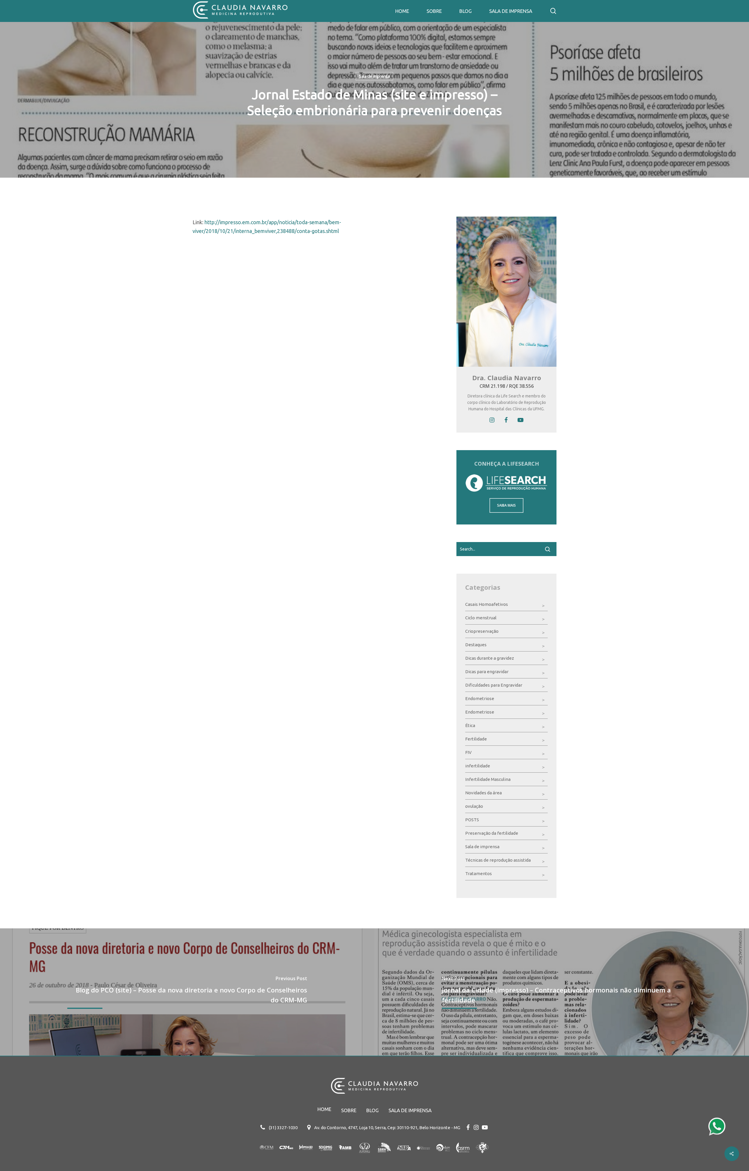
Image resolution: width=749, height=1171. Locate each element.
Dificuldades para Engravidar (493, 685)
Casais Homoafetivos (486, 604)
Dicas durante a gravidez (489, 658)
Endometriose (479, 698)
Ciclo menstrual (481, 617)
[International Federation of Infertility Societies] (482, 1155)
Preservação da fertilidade (491, 833)
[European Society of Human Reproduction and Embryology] (443, 1155)
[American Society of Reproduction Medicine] (462, 1155)
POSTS (472, 819)
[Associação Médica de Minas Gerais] (364, 1155)
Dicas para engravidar (487, 671)
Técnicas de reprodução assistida (498, 860)
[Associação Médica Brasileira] (345, 1155)
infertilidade (477, 765)
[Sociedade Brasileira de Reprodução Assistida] (404, 1155)
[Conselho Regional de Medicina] (286, 1155)
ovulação (474, 806)
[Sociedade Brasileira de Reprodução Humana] (384, 1155)
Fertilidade (476, 738)
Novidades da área (483, 792)
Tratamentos (478, 873)
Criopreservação (482, 631)
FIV (468, 752)
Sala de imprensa (374, 76)
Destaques (476, 644)
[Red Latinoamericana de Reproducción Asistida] (423, 1155)
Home (324, 1109)
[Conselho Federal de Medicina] (266, 1155)
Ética (470, 725)
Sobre (348, 1110)
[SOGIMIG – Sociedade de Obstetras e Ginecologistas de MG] (325, 1155)
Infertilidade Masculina (488, 779)
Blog (372, 1110)
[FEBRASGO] (306, 1155)
